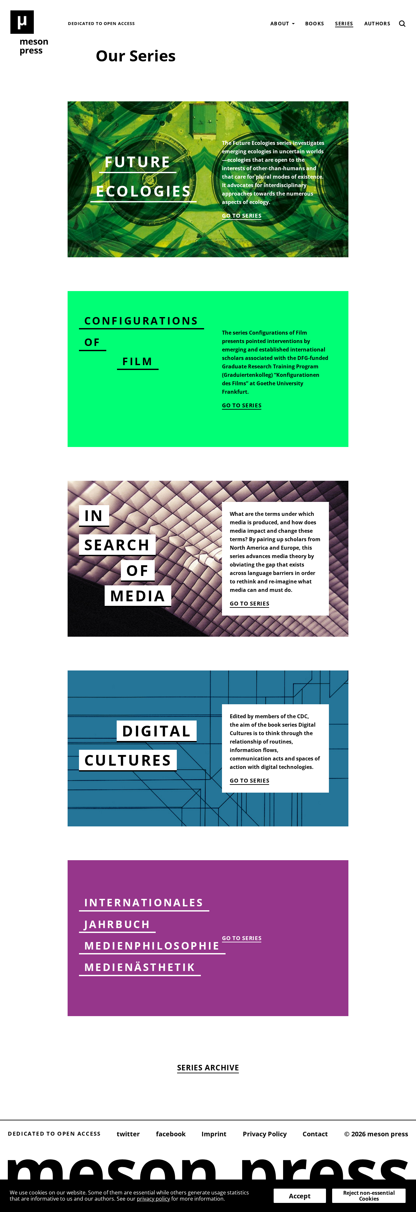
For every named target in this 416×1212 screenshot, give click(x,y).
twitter (128, 1133)
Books (314, 23)
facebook (171, 1133)
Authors (377, 23)
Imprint (214, 1133)
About (280, 23)
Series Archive (208, 1067)
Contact (315, 1133)
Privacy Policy (265, 1133)
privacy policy (153, 1198)
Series (344, 23)
